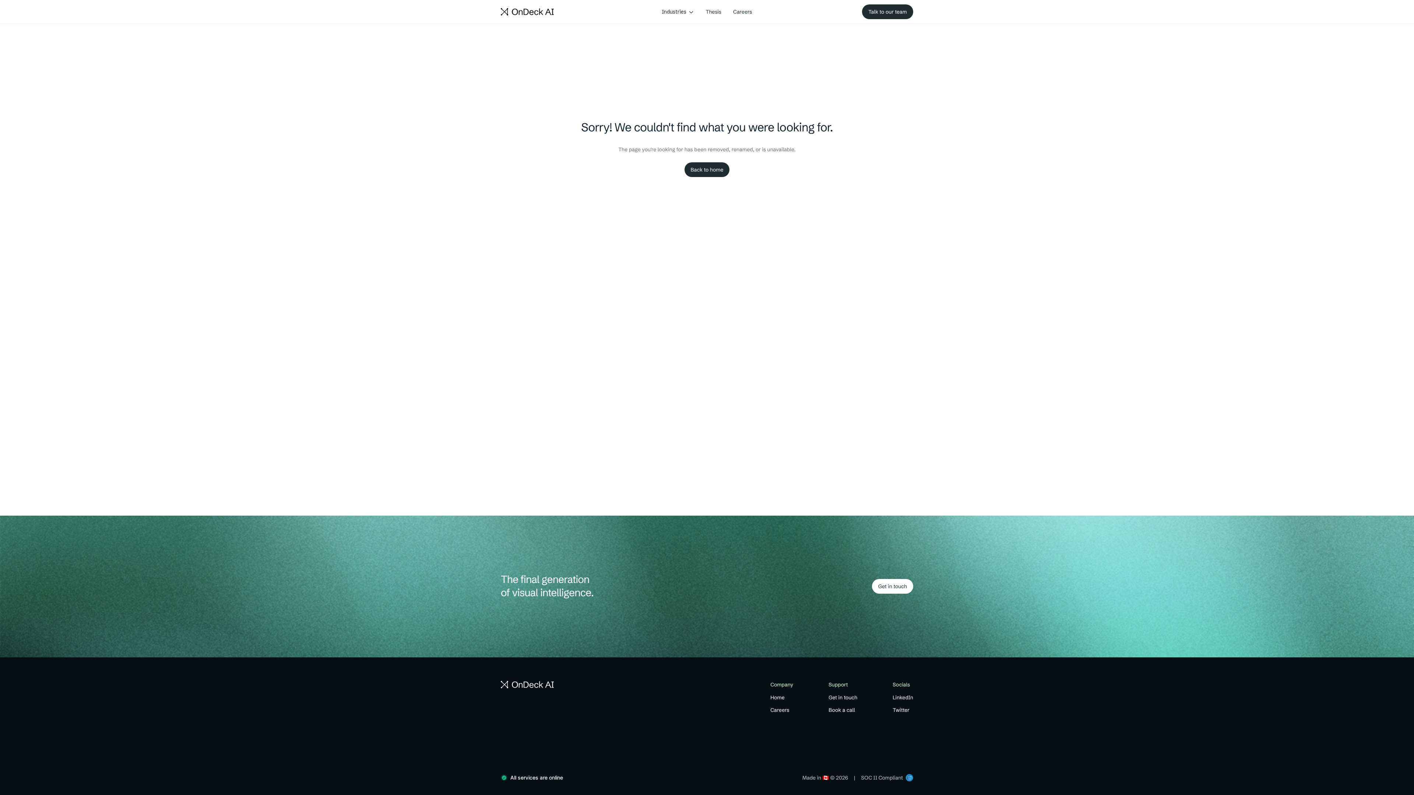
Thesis (713, 11)
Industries (674, 11)
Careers (742, 11)
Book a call (842, 710)
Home (777, 697)
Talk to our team (887, 11)
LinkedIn (903, 697)
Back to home (707, 169)
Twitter (901, 710)
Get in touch (892, 586)
